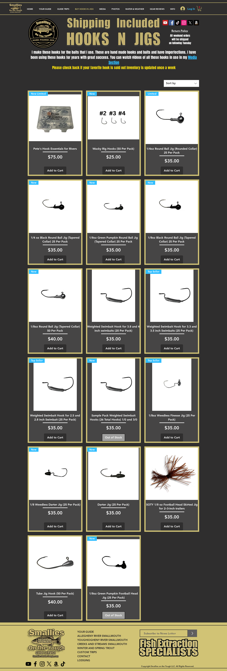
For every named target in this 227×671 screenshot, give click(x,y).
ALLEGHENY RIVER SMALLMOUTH (99, 636)
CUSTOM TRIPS (87, 652)
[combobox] (181, 83)
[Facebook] (171, 22)
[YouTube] (28, 664)
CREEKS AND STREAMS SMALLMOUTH (102, 644)
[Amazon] (196, 22)
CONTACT (83, 656)
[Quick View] (113, 296)
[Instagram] (184, 22)
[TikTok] (177, 22)
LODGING (83, 660)
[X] (190, 22)
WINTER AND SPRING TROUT (96, 648)
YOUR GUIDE (85, 631)
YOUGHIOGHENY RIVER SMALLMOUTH (102, 640)
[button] (63, 9)
